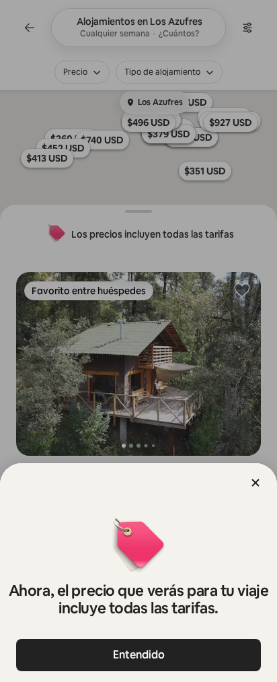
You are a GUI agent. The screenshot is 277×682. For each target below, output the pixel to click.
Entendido (139, 655)
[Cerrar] (255, 482)
